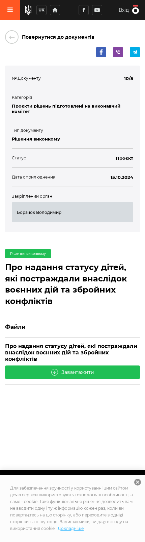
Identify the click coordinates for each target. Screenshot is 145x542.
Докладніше (71, 528)
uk (41, 9)
